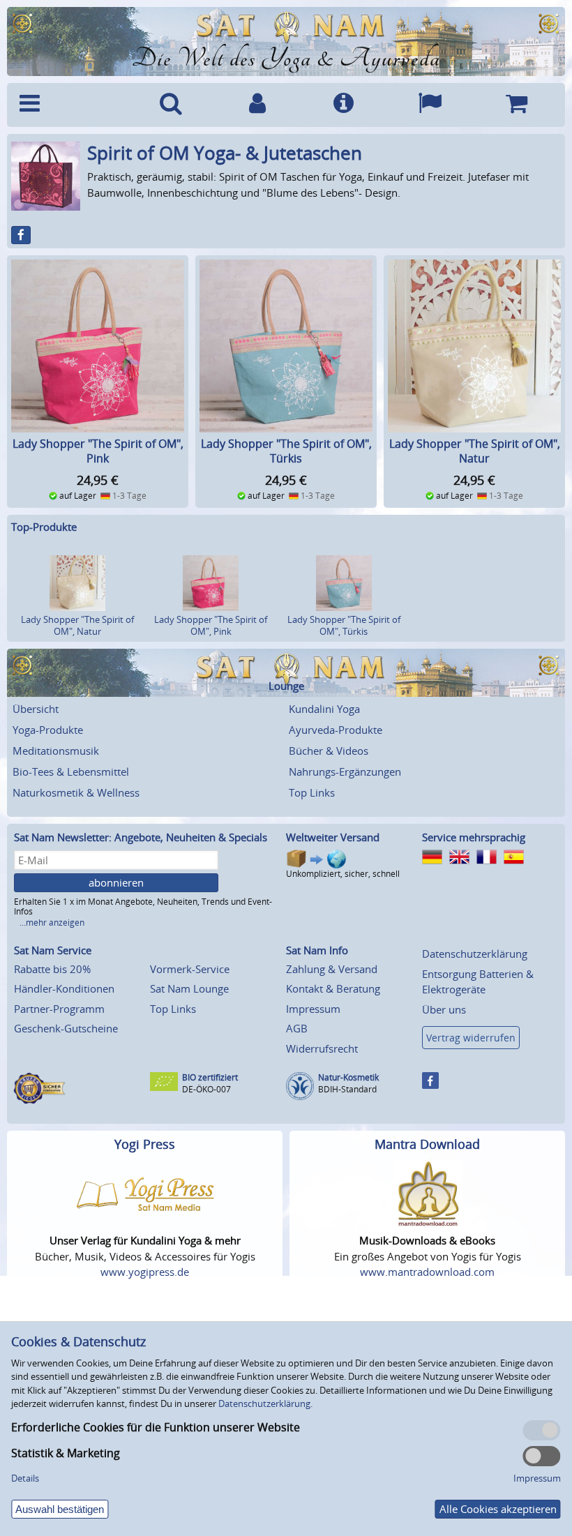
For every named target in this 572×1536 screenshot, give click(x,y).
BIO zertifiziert (210, 1077)
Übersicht (36, 709)
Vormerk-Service (189, 969)
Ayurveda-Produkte (335, 730)
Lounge (286, 686)
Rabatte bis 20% (52, 969)
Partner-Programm (59, 1009)
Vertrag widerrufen (470, 1037)
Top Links (312, 792)
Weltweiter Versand (332, 837)
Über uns (444, 1009)
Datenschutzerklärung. (265, 1403)
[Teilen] (21, 235)
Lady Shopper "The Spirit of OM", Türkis (286, 451)
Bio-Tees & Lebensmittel (71, 771)
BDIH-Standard (347, 1089)
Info (344, 104)
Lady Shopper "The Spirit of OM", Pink (98, 451)
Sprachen (429, 104)
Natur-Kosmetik (348, 1077)
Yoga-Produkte (48, 730)
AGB (297, 1028)
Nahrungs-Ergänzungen (345, 771)
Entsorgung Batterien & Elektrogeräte (478, 982)
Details (25, 1478)
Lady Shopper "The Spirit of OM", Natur (474, 451)
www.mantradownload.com (427, 1272)
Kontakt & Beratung (333, 988)
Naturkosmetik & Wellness (76, 792)
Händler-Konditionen (64, 988)
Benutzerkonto (257, 104)
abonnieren (116, 882)
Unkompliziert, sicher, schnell (343, 874)
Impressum (313, 1009)
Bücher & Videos (328, 751)
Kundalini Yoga (324, 709)
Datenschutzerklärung (474, 954)
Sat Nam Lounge (189, 988)
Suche (171, 104)
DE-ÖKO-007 (206, 1089)
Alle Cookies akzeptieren (498, 1509)
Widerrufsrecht (322, 1048)
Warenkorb (516, 104)
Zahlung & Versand (331, 969)
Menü (70, 104)
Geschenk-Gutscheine (66, 1028)
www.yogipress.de (144, 1272)
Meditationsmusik (56, 751)
